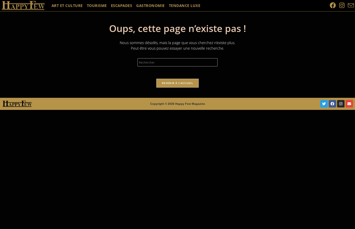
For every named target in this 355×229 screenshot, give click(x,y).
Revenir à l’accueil (177, 83)
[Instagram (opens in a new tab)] (342, 5)
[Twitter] (324, 103)
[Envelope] (349, 103)
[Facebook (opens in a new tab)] (333, 5)
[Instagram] (341, 103)
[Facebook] (332, 103)
